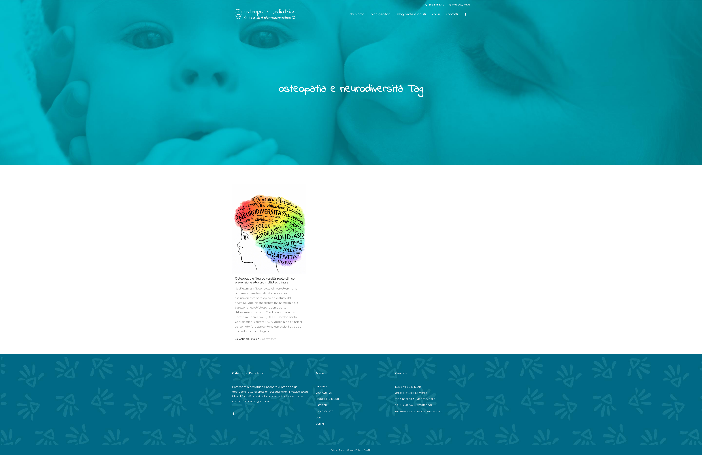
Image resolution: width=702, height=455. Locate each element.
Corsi (319, 418)
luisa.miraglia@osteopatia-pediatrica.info (418, 412)
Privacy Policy (338, 450)
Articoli (322, 405)
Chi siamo (321, 387)
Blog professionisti (327, 399)
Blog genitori (324, 393)
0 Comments (268, 339)
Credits (367, 450)
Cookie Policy (354, 450)
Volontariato (325, 412)
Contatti (321, 424)
